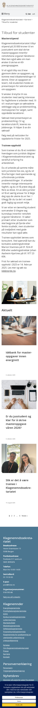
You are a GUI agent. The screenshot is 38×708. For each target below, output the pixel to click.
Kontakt (6, 657)
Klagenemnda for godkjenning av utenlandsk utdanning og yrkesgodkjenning (17, 637)
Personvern (7, 668)
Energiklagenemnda (11, 608)
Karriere (6, 654)
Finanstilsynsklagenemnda (14, 631)
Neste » (25, 516)
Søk (29, 14)
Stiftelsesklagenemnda (12, 628)
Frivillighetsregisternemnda (14, 611)
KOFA (5, 614)
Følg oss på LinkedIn (11, 597)
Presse (6, 651)
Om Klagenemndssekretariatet (16, 648)
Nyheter (6, 645)
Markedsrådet (9, 623)
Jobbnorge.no (9, 270)
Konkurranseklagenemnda (14, 617)
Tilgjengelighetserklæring (14, 671)
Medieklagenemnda (11, 626)
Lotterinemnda (9, 620)
